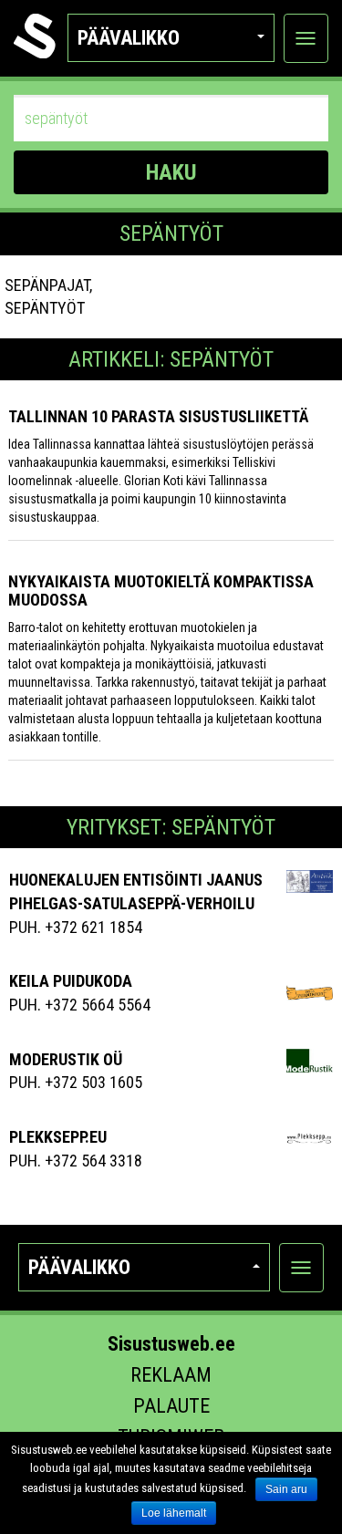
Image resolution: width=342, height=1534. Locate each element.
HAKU (171, 172)
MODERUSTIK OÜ (65, 1059)
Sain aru (286, 1489)
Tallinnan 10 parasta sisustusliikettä (158, 416)
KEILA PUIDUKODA (70, 980)
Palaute (171, 1405)
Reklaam (171, 1374)
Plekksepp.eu (58, 1136)
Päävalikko (129, 37)
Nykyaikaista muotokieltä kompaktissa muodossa (161, 590)
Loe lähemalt (173, 1513)
